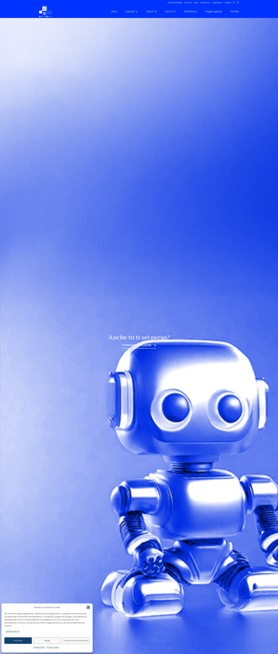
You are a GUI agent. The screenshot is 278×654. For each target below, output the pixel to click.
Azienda (130, 11)
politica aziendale (175, 2)
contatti (227, 2)
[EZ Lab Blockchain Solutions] (53, 11)
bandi (196, 2)
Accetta (18, 640)
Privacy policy (53, 647)
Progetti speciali (213, 11)
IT (234, 2)
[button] (88, 607)
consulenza (205, 2)
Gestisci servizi (12, 631)
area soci (188, 2)
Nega (47, 640)
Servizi (168, 11)
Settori (149, 11)
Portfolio (234, 11)
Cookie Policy (39, 647)
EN (238, 2)
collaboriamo (217, 2)
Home (114, 11)
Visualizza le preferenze (76, 640)
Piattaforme (190, 11)
